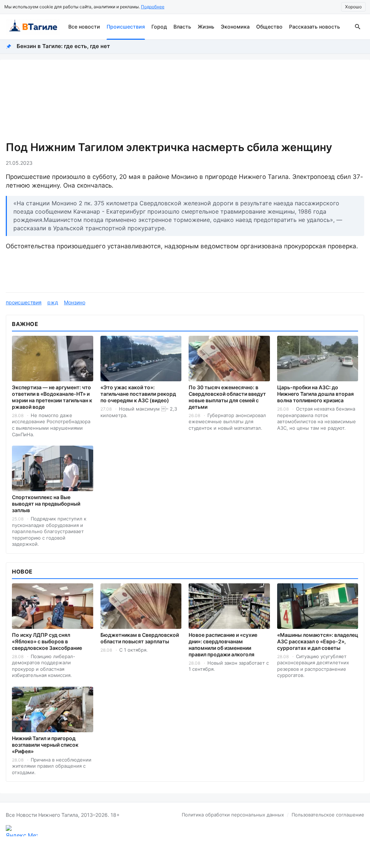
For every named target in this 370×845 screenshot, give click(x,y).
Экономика (235, 26)
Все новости (84, 26)
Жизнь (206, 26)
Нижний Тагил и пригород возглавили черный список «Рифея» (45, 744)
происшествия (24, 302)
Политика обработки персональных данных (233, 815)
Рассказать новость (314, 26)
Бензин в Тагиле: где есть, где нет (63, 46)
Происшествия (126, 26)
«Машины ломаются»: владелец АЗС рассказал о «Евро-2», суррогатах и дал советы (317, 641)
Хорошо (353, 6)
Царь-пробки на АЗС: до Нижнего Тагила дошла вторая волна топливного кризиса (315, 393)
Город (159, 26)
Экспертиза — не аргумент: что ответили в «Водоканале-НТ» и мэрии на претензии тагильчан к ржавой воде (52, 397)
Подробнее (152, 6)
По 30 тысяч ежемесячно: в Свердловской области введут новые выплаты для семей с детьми (227, 397)
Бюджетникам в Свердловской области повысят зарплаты (139, 638)
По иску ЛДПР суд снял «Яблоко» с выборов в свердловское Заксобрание (47, 641)
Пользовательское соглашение (328, 815)
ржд (52, 302)
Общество (269, 26)
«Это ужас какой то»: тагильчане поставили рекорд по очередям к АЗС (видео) (138, 393)
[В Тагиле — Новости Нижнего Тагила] (33, 27)
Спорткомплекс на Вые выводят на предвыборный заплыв (46, 503)
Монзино (74, 302)
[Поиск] (357, 26)
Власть (182, 26)
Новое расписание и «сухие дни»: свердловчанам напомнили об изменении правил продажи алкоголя (223, 644)
